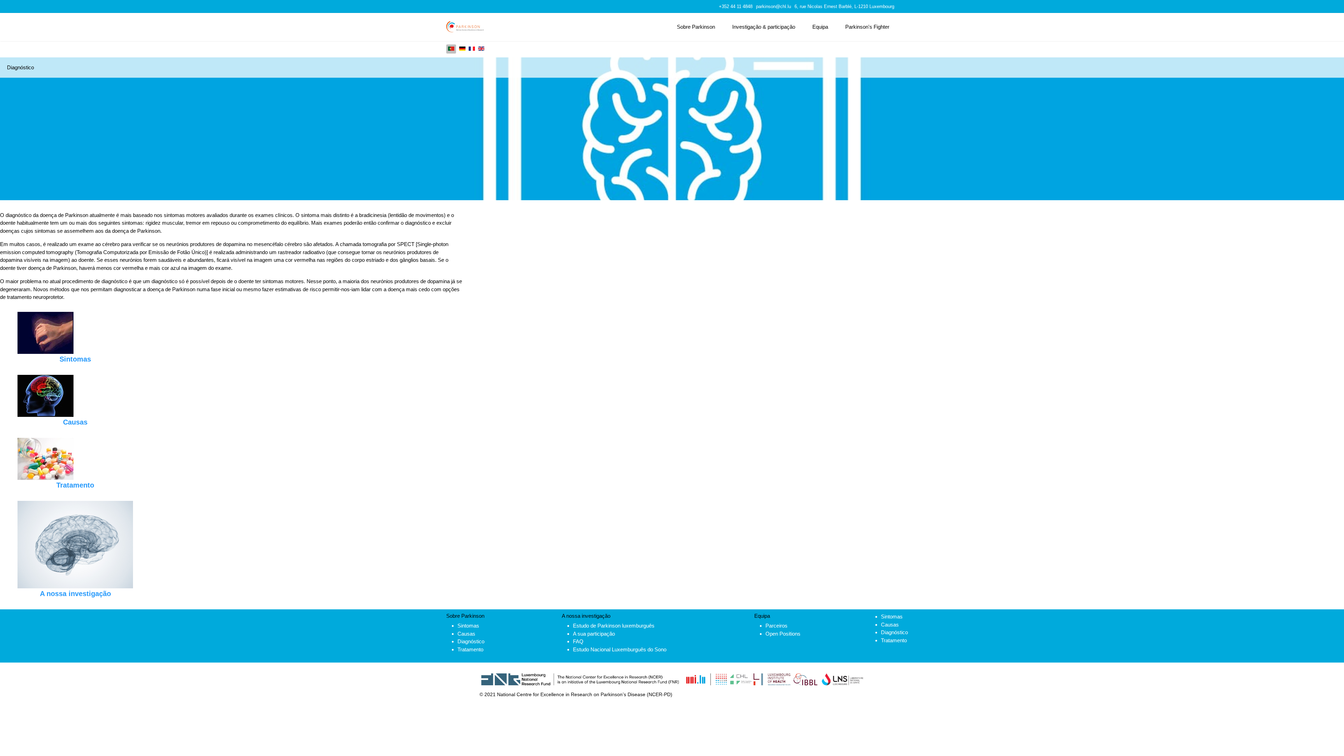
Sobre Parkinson (696, 27)
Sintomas (468, 626)
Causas (466, 634)
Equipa (820, 27)
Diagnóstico (470, 641)
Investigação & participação (763, 27)
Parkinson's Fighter (867, 27)
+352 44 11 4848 (735, 6)
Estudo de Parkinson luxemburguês (613, 626)
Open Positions (782, 634)
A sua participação (594, 634)
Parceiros (776, 626)
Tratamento (470, 649)
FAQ (578, 641)
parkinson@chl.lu (773, 6)
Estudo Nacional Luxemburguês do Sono (619, 649)
